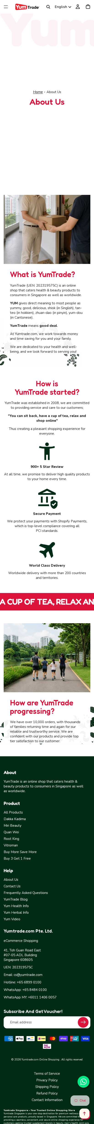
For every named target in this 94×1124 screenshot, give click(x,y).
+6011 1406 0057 (42, 997)
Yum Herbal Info (16, 912)
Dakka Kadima (15, 819)
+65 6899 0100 (29, 982)
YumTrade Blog (16, 899)
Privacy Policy (47, 1080)
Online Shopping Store (61, 1110)
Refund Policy (47, 1093)
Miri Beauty (12, 825)
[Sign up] (83, 1022)
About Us (11, 879)
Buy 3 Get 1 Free (17, 858)
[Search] (48, 6)
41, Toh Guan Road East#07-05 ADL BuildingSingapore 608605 (22, 955)
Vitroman (11, 845)
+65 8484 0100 (34, 990)
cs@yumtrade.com (28, 975)
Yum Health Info (16, 906)
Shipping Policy (47, 1086)
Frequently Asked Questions (26, 893)
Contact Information (47, 1100)
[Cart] (88, 7)
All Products (13, 812)
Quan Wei (11, 832)
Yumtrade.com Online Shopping (40, 1059)
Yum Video (12, 919)
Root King (11, 838)
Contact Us (12, 886)
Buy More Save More (20, 852)
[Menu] (6, 7)
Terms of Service (47, 1073)
